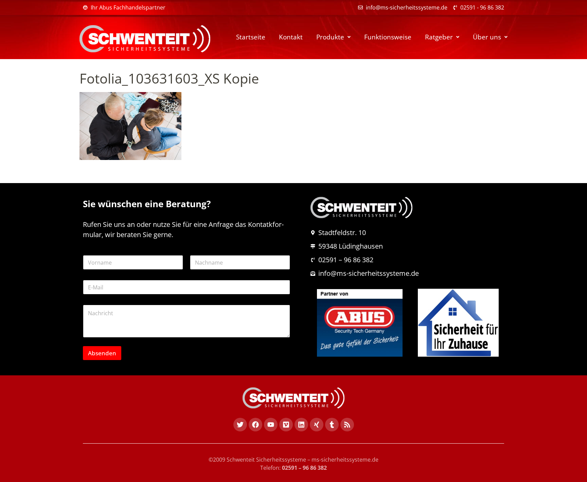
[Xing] (316, 424)
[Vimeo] (286, 424)
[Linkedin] (301, 424)
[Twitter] (240, 424)
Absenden (102, 353)
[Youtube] (271, 424)
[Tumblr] (332, 424)
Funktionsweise (387, 37)
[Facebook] (255, 424)
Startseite (250, 37)
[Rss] (347, 424)
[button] (333, 37)
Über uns (487, 37)
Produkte (330, 37)
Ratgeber (439, 37)
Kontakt (291, 37)
